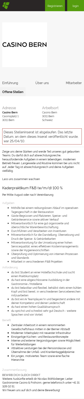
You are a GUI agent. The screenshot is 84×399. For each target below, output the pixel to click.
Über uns (42, 83)
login (76, 6)
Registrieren (54, 6)
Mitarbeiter (74, 83)
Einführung (10, 83)
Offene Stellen (12, 91)
